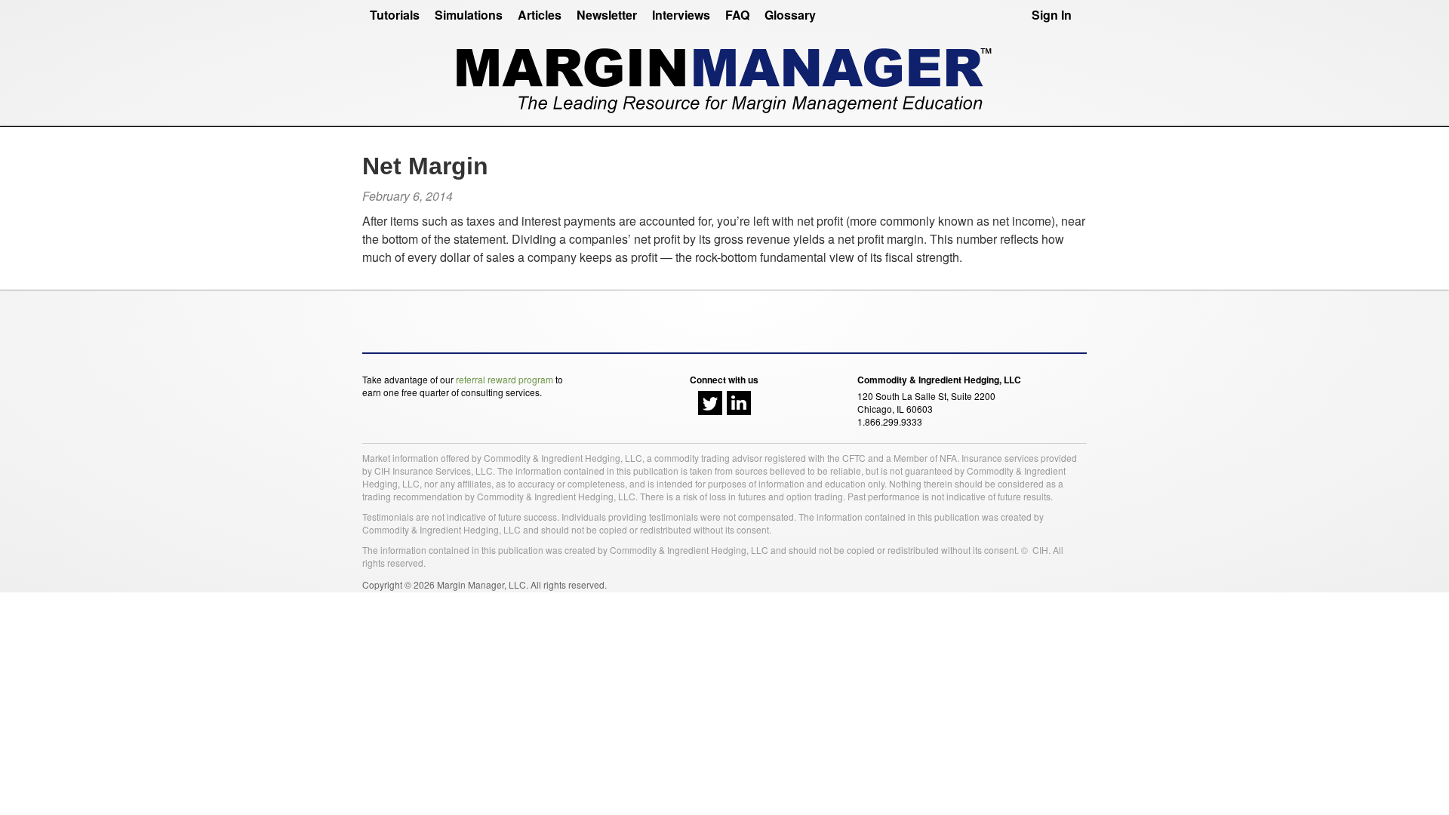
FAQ (737, 14)
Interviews (681, 14)
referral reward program (504, 379)
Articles (539, 14)
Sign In (1052, 14)
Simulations (469, 14)
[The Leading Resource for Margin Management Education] (724, 74)
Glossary (790, 14)
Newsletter (607, 14)
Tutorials (395, 14)
